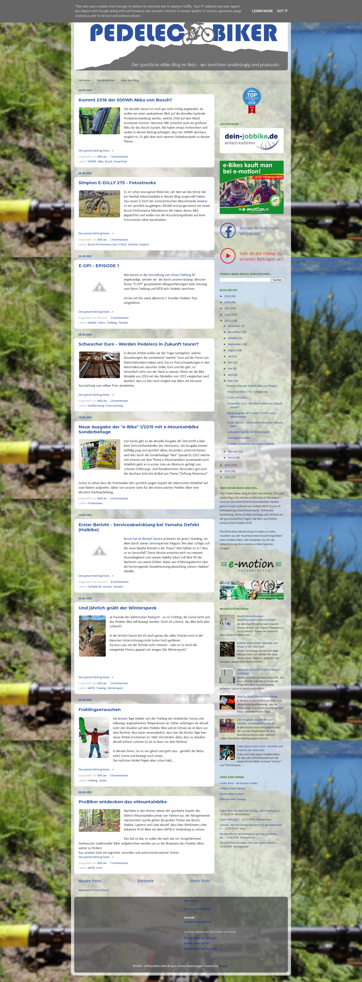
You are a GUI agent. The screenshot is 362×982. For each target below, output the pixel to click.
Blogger (224, 966)
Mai (230, 368)
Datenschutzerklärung (197, 909)
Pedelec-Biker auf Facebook (200, 949)
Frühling (92, 780)
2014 (227, 465)
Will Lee (102, 156)
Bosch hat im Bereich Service (143, 539)
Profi (99, 868)
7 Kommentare (119, 156)
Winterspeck (115, 688)
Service (107, 586)
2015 (227, 321)
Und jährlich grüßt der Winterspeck (118, 607)
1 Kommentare (119, 239)
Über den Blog (130, 80)
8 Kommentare (120, 582)
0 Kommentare (119, 498)
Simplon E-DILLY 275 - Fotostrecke (117, 182)
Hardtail (133, 244)
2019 (227, 296)
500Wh (92, 161)
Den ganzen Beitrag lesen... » (96, 150)
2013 (227, 471)
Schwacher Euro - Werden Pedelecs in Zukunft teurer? (139, 344)
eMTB (91, 688)
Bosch (108, 161)
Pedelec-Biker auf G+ (196, 943)
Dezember (234, 326)
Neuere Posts (89, 881)
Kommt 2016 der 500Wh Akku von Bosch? (125, 99)
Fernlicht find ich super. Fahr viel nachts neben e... (249, 843)
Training (101, 688)
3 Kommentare (120, 318)
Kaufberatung (96, 405)
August (232, 350)
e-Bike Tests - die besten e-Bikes (239, 783)
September (235, 344)
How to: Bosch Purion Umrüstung (257, 696)
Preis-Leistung (114, 405)
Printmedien (95, 503)
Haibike (92, 322)
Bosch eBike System (232, 794)
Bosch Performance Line (102, 244)
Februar (233, 451)
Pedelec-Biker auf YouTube (200, 938)
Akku (100, 161)
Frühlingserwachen (100, 709)
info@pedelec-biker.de (197, 922)
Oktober (233, 338)
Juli (230, 356)
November (235, 332)
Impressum (191, 900)
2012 (227, 477)
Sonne (102, 780)
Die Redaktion (105, 80)
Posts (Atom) (101, 890)
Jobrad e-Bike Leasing (233, 799)
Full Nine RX (94, 586)
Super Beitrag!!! (230, 819)
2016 (227, 314)
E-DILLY (122, 244)
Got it (282, 11)
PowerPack (120, 161)
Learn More (262, 11)
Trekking (112, 322)
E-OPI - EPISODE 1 (99, 265)
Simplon (202, 201)
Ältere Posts (199, 881)
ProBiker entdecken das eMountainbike (123, 801)
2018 (227, 302)
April (231, 375)
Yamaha (123, 322)
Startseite (84, 80)
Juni (230, 362)
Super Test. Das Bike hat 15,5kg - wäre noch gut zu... (251, 810)
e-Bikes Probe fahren (232, 788)
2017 (227, 308)
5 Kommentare (119, 683)
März (231, 381)
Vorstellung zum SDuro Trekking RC (172, 275)
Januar (232, 457)
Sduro (101, 322)
